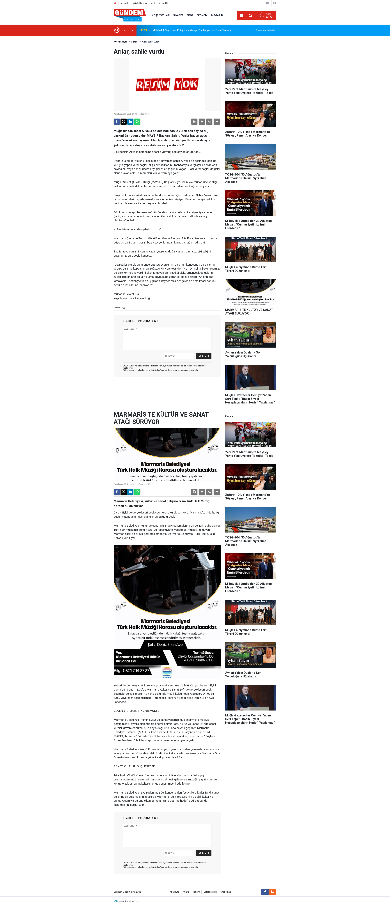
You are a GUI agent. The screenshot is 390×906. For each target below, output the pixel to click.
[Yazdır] (194, 122)
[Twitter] (124, 122)
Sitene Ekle (164, 3)
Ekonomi (202, 15)
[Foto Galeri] (274, 3)
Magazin (217, 15)
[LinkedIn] (130, 122)
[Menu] (241, 15)
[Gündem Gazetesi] (130, 15)
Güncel (134, 42)
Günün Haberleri (140, 3)
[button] (202, 122)
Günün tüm (265, 30)
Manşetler (125, 3)
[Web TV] (267, 3)
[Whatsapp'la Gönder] (137, 122)
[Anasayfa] (115, 3)
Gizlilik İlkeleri (210, 892)
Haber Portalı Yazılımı (129, 901)
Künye (186, 892)
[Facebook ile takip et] (265, 892)
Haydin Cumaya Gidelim (165, 30)
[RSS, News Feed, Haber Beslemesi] (272, 892)
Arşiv (153, 3)
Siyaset (178, 15)
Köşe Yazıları (161, 15)
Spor (190, 15)
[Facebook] (117, 122)
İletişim (196, 892)
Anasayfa (122, 42)
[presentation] (124, 30)
